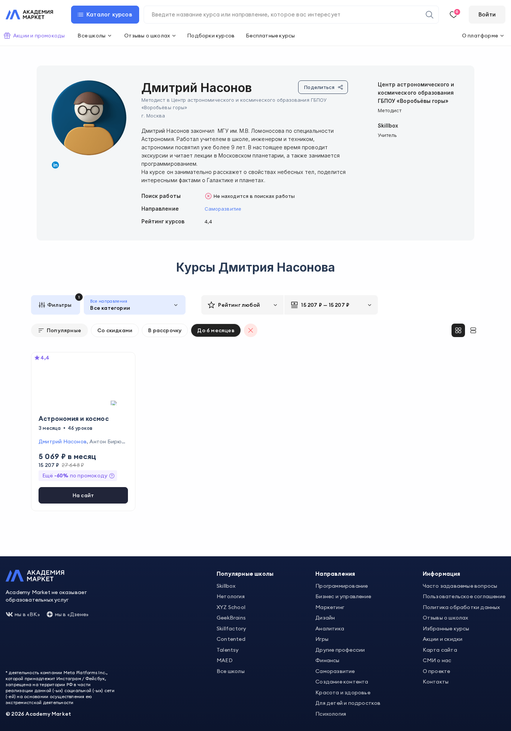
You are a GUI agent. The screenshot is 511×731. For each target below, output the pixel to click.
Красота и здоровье (342, 692)
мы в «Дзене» (72, 614)
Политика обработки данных (461, 607)
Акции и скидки (443, 639)
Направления (335, 573)
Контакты (436, 681)
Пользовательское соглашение (464, 596)
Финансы (327, 660)
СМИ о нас (437, 660)
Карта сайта (440, 649)
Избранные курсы (446, 628)
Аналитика (329, 628)
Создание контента (341, 681)
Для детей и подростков (347, 703)
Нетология (231, 596)
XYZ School (231, 607)
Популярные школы (245, 573)
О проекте (436, 671)
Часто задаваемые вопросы (460, 585)
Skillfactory (231, 628)
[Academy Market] (29, 14)
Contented (231, 639)
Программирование (341, 585)
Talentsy (228, 649)
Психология (330, 713)
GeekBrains (231, 617)
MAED (225, 660)
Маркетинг (329, 607)
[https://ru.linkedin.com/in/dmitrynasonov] (55, 165)
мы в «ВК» (27, 614)
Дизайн (325, 617)
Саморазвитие (223, 209)
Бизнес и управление (343, 596)
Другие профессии (340, 649)
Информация (441, 573)
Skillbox (226, 585)
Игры (321, 639)
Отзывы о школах (445, 617)
